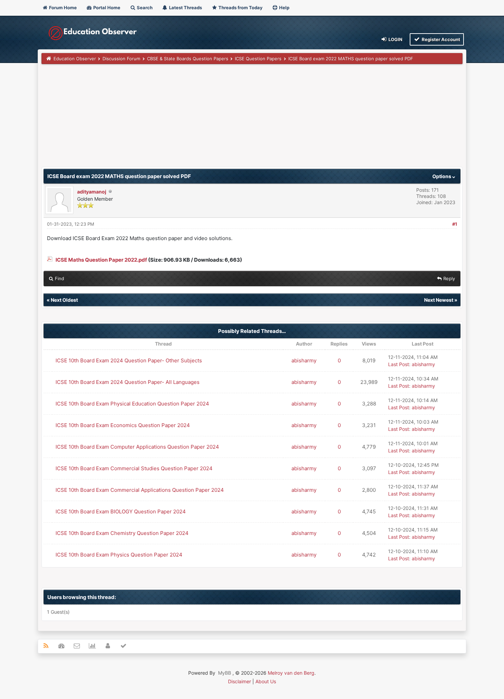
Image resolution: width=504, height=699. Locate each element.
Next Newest (438, 300)
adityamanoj (91, 192)
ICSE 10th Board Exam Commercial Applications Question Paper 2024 (140, 490)
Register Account (440, 39)
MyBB (224, 673)
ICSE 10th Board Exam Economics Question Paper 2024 (123, 425)
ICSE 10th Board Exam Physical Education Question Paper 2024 (132, 403)
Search (144, 7)
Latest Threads (185, 7)
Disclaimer (239, 681)
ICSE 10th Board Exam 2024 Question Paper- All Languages (128, 382)
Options (442, 176)
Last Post (398, 364)
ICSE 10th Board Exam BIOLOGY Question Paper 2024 (121, 511)
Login (395, 39)
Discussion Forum (121, 58)
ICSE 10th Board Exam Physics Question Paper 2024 (119, 554)
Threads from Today (240, 7)
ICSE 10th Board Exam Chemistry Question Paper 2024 (122, 533)
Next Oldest (64, 300)
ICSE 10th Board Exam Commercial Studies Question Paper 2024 (134, 468)
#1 (454, 224)
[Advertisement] (247, 119)
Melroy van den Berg (291, 673)
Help (283, 7)
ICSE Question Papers (258, 58)
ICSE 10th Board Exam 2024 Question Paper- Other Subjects (129, 360)
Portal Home (106, 7)
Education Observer (74, 58)
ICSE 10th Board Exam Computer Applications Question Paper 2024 (137, 447)
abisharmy (303, 360)
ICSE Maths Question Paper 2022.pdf (101, 260)
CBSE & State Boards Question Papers (187, 58)
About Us (265, 681)
